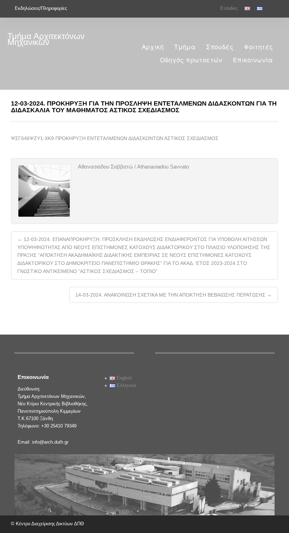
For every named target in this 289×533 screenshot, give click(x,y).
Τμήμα (185, 47)
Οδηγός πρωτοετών (191, 60)
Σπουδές (219, 47)
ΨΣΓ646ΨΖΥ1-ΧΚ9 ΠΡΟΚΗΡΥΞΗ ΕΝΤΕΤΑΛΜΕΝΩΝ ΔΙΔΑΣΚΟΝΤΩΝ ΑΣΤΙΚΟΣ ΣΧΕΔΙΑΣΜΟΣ (115, 138)
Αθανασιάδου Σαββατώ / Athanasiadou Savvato (133, 167)
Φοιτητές (258, 47)
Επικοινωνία (253, 60)
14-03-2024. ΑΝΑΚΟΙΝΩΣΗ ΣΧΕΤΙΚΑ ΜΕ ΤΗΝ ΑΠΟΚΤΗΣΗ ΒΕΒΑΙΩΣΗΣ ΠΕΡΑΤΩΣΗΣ (173, 295)
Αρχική (153, 47)
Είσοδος (229, 8)
